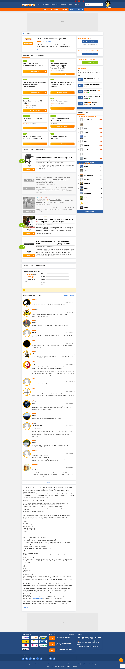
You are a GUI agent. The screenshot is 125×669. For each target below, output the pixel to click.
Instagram (36, 0)
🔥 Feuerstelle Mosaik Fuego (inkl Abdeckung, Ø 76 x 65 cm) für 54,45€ (54, 201)
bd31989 (86, 137)
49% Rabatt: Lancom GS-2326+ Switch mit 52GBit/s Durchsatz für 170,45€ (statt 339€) (53, 242)
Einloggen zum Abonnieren (89, 41)
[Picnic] (25, 645)
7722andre (86, 132)
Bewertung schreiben (69, 295)
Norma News (26, 606)
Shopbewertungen (40, 55)
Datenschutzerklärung (66, 664)
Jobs (82, 664)
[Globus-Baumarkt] (34, 637)
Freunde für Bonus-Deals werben (64, 649)
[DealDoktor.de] (28, 5)
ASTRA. (86, 158)
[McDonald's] (34, 641)
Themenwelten (54, 4)
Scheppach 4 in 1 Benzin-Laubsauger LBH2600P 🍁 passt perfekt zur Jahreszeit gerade (54, 220)
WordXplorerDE (88, 119)
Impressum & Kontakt (33, 664)
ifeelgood (34, 442)
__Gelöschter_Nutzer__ (37, 425)
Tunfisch (34, 332)
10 (59, 162)
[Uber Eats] (43, 645)
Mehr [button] (76, 4)
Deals (39, 4)
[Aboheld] (25, 637)
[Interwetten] (25, 641)
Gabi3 (85, 141)
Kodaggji (34, 322)
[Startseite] (23, 33)
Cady (33, 353)
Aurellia (86, 188)
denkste (86, 149)
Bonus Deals (46, 4)
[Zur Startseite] (108, 4)
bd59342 (86, 154)
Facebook (30, 0)
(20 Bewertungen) (47, 41)
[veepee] (25, 649)
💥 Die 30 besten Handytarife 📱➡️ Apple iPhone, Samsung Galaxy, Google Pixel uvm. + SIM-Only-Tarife (89, 642)
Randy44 (34, 364)
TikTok (46, 0)
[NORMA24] (46, 154)
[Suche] (101, 4)
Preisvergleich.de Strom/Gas (63, 637)
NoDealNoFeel (51, 162)
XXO (33, 391)
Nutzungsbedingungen (54, 664)
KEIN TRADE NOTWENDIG (76, 9)
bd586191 (34, 415)
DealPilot (34, 312)
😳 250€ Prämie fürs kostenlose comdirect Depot (55, 9)
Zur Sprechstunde (90, 62)
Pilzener (34, 466)
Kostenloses (63, 4)
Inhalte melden (43, 664)
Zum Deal (28, 169)
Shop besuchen (28, 43)
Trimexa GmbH (76, 664)
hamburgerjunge (88, 175)
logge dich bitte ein (45, 290)
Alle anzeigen (90, 108)
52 (51, 184)
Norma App (26, 607)
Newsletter (52, 0)
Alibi (85, 171)
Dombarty (86, 145)
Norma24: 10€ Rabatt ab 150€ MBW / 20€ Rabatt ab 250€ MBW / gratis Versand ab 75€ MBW (53, 179)
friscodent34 (35, 302)
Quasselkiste (87, 193)
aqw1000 (34, 381)
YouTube (41, 0)
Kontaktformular (37, 598)
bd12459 (86, 128)
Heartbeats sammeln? (90, 162)
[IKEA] (43, 637)
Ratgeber (71, 4)
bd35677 (34, 453)
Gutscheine (26, 55)
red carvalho (87, 179)
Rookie (86, 198)
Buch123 (86, 203)
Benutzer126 (35, 343)
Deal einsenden (90, 54)
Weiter (48, 260)
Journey (86, 207)
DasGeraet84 (87, 124)
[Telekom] (34, 645)
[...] (37, 49)
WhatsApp (25, 0)
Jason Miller (87, 183)
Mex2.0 (33, 403)
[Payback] (43, 641)
